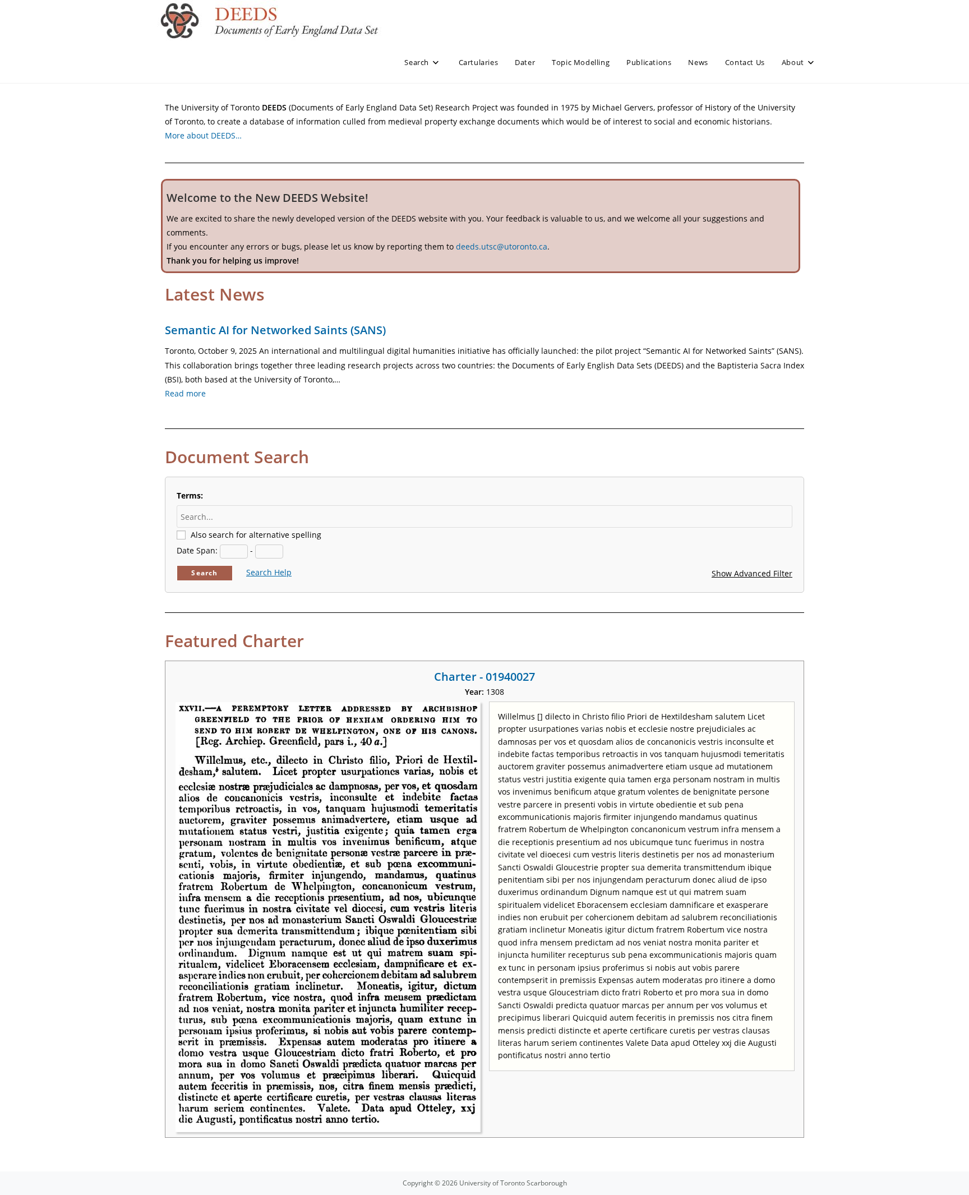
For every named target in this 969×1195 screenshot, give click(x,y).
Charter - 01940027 (484, 676)
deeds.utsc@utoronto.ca (501, 246)
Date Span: (197, 550)
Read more (185, 393)
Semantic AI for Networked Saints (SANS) (275, 330)
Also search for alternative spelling (256, 534)
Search (204, 573)
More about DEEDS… (203, 135)
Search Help (269, 572)
